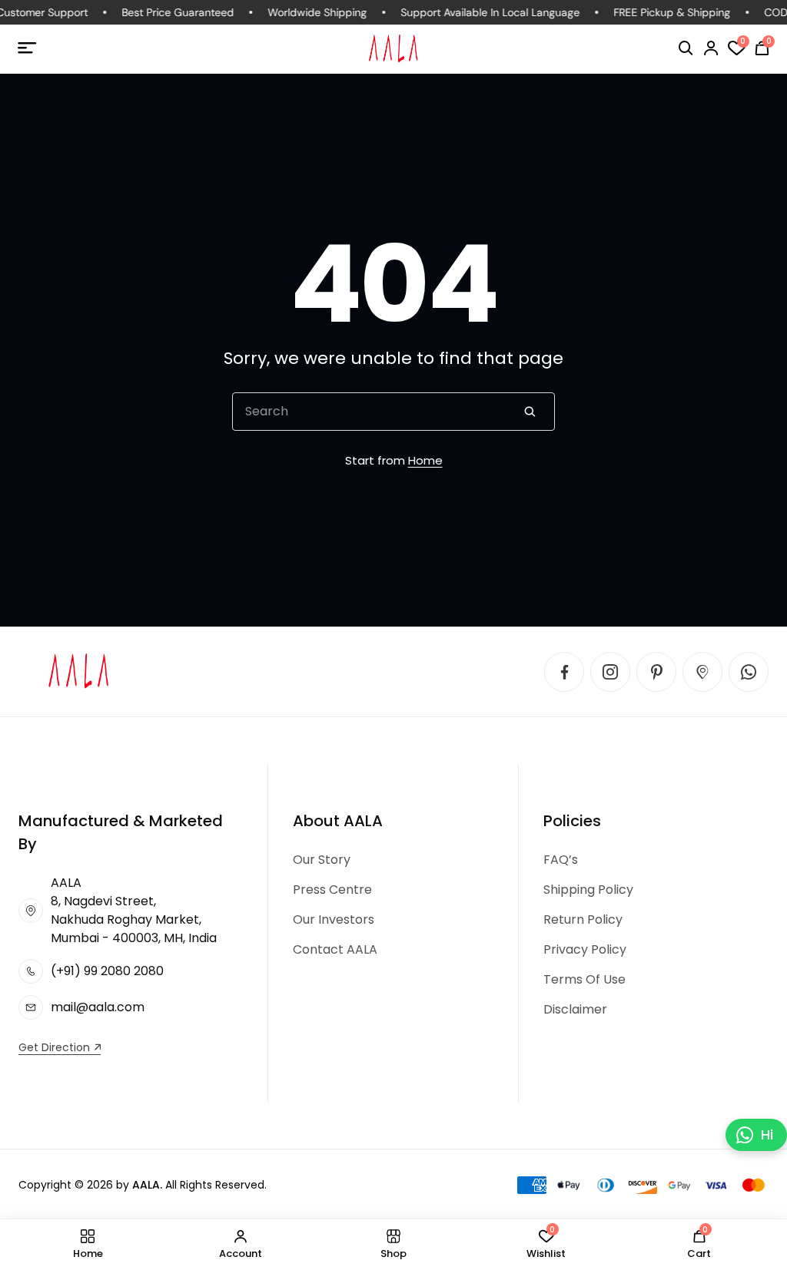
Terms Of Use (584, 979)
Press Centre (332, 889)
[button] (686, 48)
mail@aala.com (97, 1007)
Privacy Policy (584, 949)
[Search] (529, 411)
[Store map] (702, 672)
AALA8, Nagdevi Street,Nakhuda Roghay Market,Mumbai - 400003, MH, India (134, 910)
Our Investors (333, 919)
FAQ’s (560, 859)
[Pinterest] (656, 672)
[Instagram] (610, 672)
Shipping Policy (588, 889)
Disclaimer (575, 1009)
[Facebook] (564, 672)
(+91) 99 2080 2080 (107, 971)
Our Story (321, 859)
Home (425, 460)
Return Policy (583, 919)
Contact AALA (335, 949)
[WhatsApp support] (749, 672)
